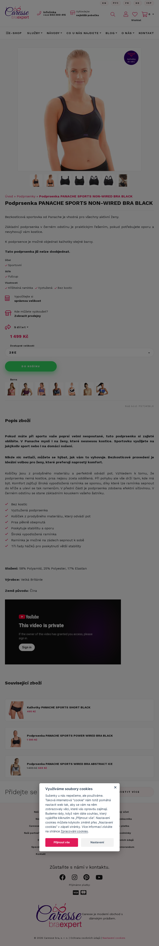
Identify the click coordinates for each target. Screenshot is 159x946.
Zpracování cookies (74, 831)
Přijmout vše (62, 842)
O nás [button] (127, 33)
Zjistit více (128, 791)
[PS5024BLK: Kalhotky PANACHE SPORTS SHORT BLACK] (16, 718)
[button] (79, 352)
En (104, 3)
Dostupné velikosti (22, 345)
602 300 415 (54, 14)
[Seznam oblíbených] (134, 14)
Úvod (9, 196)
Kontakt (146, 33)
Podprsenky (26, 196)
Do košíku (31, 366)
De (138, 3)
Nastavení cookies (113, 938)
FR (127, 3)
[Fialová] (26, 388)
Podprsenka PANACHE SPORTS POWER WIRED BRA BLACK (70, 735)
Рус (116, 3)
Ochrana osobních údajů (85, 938)
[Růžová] (11, 388)
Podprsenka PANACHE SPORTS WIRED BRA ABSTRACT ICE (70, 764)
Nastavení (97, 842)
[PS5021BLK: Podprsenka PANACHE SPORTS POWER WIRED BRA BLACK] (16, 746)
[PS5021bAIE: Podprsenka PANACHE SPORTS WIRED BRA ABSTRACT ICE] (16, 774)
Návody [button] (53, 33)
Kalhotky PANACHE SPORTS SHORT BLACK (58, 707)
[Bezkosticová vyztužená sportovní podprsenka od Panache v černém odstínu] (79, 109)
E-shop (15, 33)
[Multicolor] (56, 388)
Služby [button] (33, 33)
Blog (110, 33)
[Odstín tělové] (87, 388)
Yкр (149, 3)
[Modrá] (102, 388)
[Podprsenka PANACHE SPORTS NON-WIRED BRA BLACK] (79, 180)
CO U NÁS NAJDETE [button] (82, 33)
